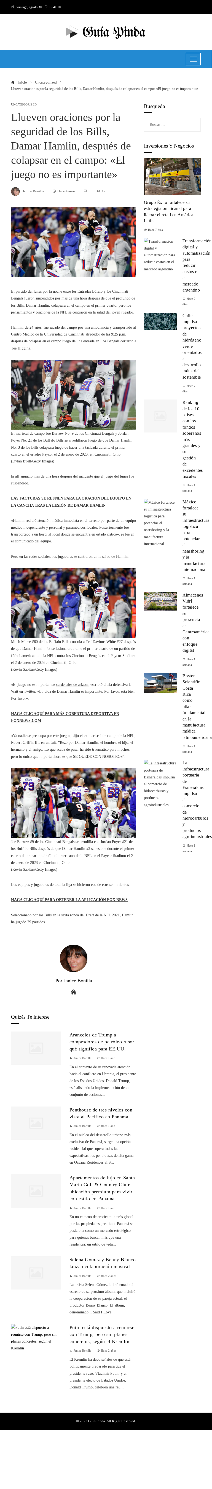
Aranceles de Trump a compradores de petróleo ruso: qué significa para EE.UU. (101, 1042)
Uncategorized (24, 104)
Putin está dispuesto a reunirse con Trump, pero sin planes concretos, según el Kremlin (102, 1334)
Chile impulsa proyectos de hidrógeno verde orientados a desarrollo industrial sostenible (192, 346)
